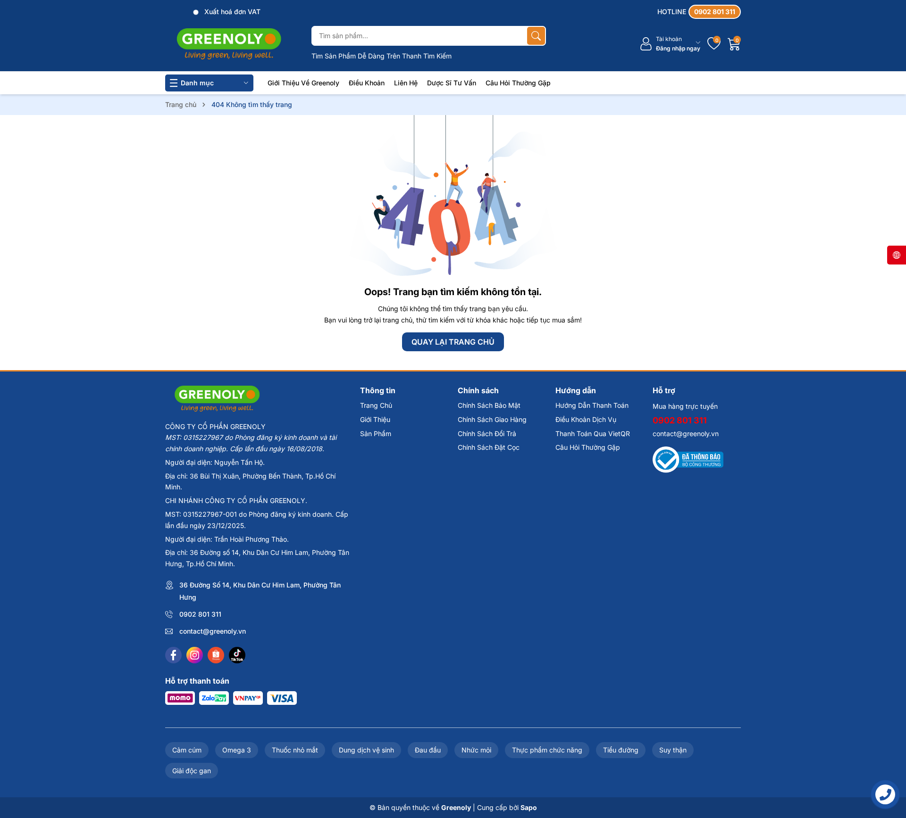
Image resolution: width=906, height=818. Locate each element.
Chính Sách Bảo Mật (489, 405)
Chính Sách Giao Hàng (492, 419)
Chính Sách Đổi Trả (487, 434)
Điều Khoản (367, 83)
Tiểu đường (620, 750)
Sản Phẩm (375, 434)
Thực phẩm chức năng (547, 750)
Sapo (528, 807)
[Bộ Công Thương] (688, 459)
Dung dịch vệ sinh (366, 750)
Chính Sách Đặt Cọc (489, 447)
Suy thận (673, 750)
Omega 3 (236, 750)
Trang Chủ (376, 405)
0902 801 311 (200, 614)
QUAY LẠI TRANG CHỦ (453, 342)
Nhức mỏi (476, 750)
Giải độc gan (191, 771)
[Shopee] (216, 655)
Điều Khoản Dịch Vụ (585, 419)
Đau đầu (428, 750)
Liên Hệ (406, 83)
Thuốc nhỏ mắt (295, 750)
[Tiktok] (237, 655)
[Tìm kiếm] (536, 36)
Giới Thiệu (375, 419)
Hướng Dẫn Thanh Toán (592, 405)
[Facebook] (173, 655)
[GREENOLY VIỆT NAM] (229, 43)
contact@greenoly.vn (212, 631)
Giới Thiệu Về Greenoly (303, 83)
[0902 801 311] (699, 12)
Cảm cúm (186, 750)
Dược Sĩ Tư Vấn (451, 83)
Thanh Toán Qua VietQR (592, 434)
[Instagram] (194, 655)
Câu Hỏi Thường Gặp (518, 83)
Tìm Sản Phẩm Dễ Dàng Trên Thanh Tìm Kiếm (381, 56)
